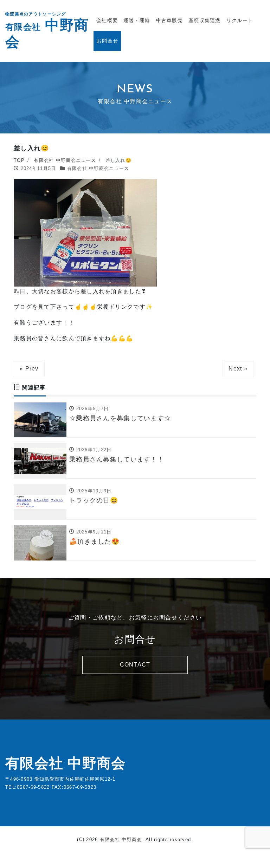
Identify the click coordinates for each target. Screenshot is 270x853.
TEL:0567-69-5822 (27, 787)
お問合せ (107, 41)
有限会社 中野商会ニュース (98, 168)
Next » (238, 369)
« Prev (29, 369)
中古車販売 (169, 20)
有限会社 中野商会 (65, 763)
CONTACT (135, 665)
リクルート (239, 20)
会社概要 (107, 20)
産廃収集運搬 (204, 20)
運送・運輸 (136, 20)
